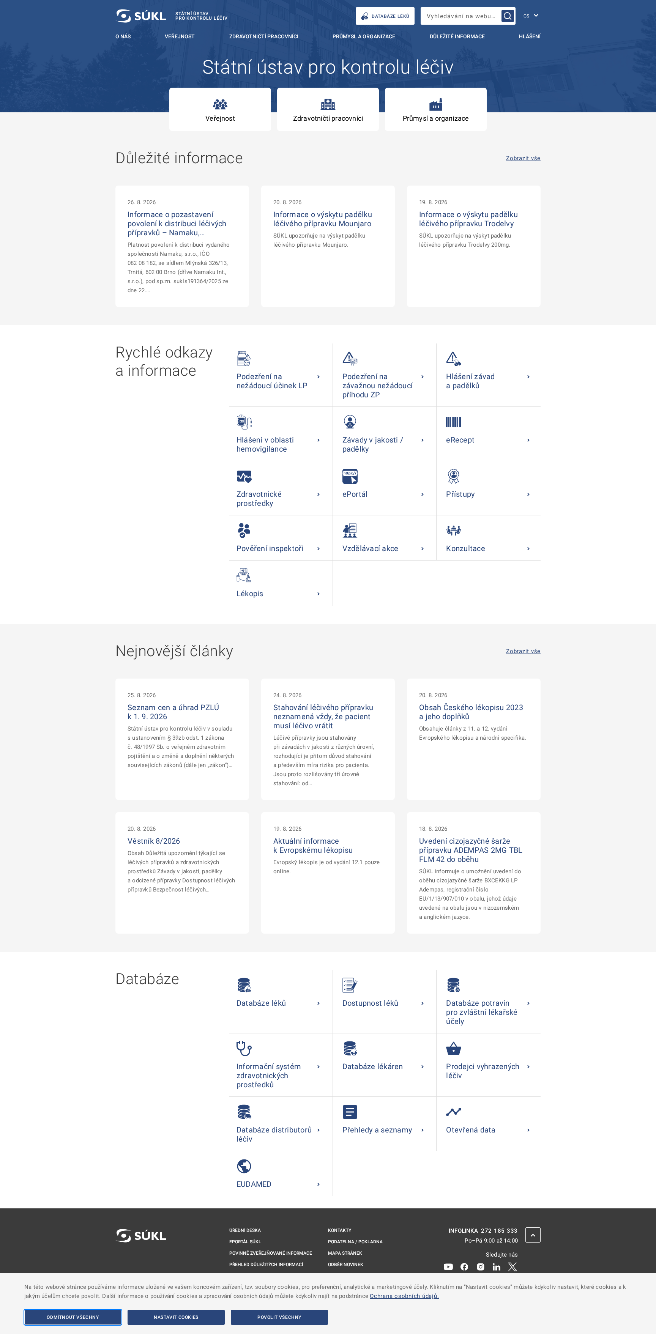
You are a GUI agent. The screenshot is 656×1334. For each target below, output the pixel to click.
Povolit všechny (279, 1317)
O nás (123, 36)
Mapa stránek (345, 1253)
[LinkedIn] (496, 1266)
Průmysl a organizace (364, 36)
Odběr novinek (345, 1264)
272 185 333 (499, 1231)
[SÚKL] (140, 1255)
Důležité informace (457, 36)
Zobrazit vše (523, 158)
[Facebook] (464, 1266)
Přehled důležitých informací (266, 1264)
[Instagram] (480, 1266)
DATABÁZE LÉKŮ (391, 16)
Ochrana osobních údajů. (404, 1296)
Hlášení (530, 36)
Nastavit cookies (176, 1317)
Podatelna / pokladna (355, 1241)
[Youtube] (448, 1266)
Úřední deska (245, 1230)
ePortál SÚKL (245, 1241)
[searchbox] (468, 16)
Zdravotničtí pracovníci (263, 36)
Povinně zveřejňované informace (270, 1253)
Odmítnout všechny (73, 1317)
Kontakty (339, 1230)
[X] (512, 1266)
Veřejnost (180, 36)
